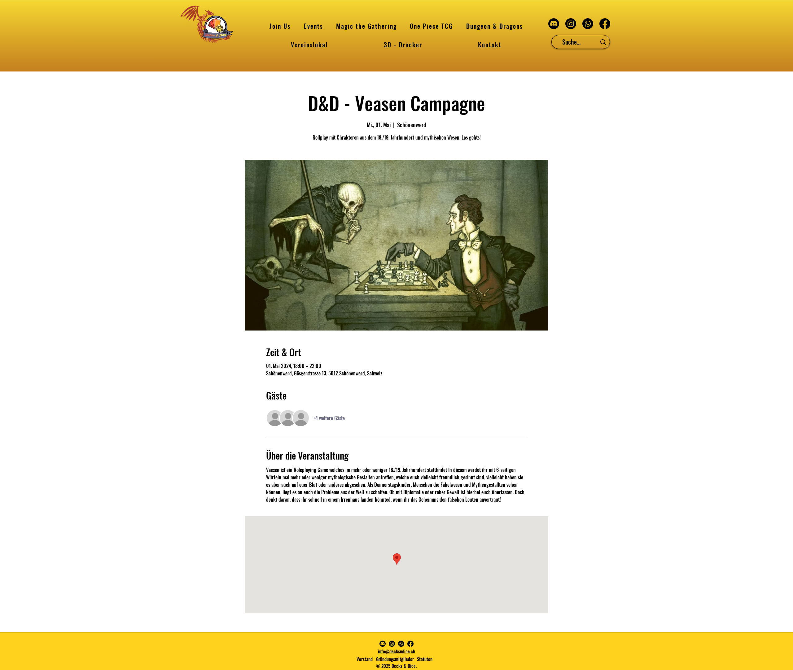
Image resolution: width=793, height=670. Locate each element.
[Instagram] (570, 23)
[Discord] (553, 23)
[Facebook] (604, 23)
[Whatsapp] (587, 23)
